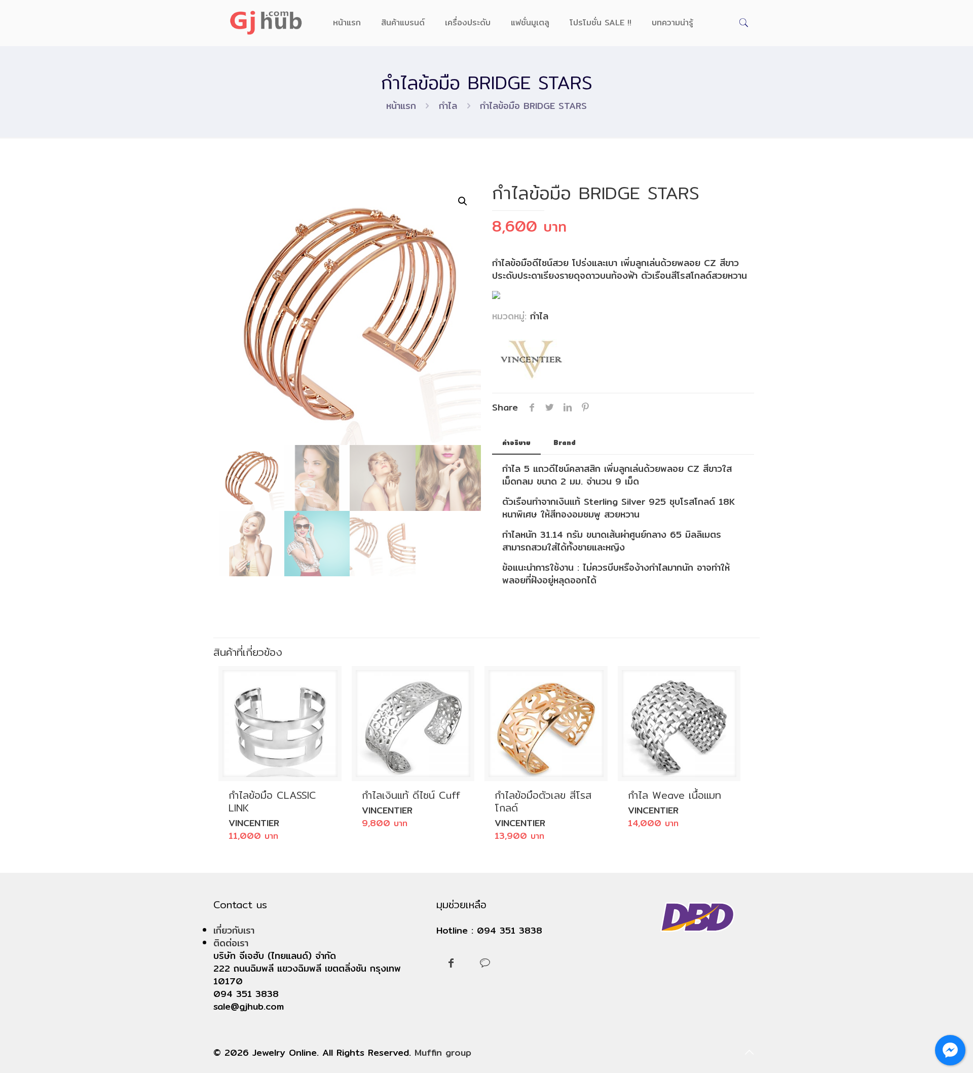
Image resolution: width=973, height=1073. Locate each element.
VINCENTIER (254, 823)
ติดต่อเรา (230, 943)
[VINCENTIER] (530, 361)
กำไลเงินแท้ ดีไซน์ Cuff (411, 795)
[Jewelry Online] (265, 23)
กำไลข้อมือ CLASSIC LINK (272, 801)
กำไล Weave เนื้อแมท (674, 795)
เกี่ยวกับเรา (233, 930)
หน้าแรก (401, 105)
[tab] (516, 442)
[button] (463, 201)
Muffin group (443, 1052)
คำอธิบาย (516, 442)
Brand (564, 442)
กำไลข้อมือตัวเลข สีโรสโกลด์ (543, 801)
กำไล (448, 105)
